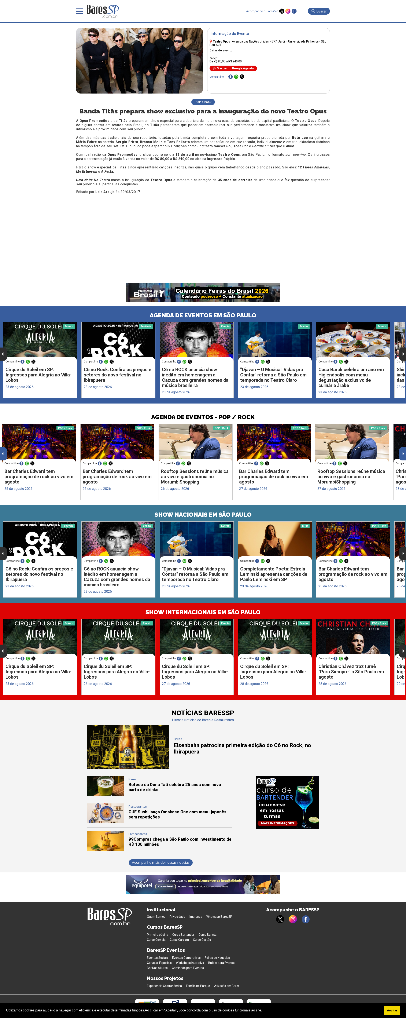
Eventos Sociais (157, 957)
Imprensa (195, 916)
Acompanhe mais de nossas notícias (160, 863)
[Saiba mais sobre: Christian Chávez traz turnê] (353, 638)
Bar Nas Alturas (157, 968)
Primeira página (157, 934)
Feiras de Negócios (217, 957)
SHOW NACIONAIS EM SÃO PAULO (203, 514)
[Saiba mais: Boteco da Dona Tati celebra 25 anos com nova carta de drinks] (105, 795)
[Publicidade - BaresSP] (287, 802)
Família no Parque (198, 986)
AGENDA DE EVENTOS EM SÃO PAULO (203, 315)
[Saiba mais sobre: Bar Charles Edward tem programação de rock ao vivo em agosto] (39, 443)
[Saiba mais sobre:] (275, 341)
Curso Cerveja (156, 939)
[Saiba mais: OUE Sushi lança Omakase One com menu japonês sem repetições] (105, 822)
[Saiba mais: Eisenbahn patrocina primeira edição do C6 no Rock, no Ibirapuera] (128, 768)
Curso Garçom (179, 939)
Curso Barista (208, 934)
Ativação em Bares (227, 986)
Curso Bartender (183, 934)
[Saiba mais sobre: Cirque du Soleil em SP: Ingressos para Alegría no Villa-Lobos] (40, 341)
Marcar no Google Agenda (235, 68)
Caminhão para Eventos (188, 968)
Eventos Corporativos (186, 957)
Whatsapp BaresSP (219, 916)
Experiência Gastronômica (164, 986)
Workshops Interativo (190, 962)
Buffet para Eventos (221, 962)
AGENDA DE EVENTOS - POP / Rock (203, 417)
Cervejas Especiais (159, 962)
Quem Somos (156, 916)
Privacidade (177, 916)
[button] (263, 1010)
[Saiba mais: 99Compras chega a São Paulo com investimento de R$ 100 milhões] (105, 849)
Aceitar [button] (392, 1010)
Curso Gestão (202, 939)
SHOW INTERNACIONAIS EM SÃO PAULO (203, 612)
